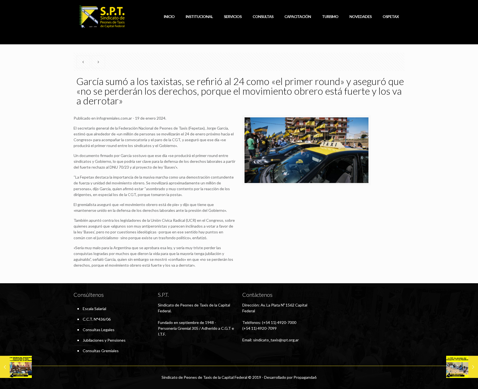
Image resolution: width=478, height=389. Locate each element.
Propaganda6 (304, 377)
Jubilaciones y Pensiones (104, 340)
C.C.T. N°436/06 (97, 319)
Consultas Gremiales (101, 350)
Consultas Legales (99, 329)
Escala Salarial (94, 308)
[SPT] (101, 16)
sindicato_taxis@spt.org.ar (276, 340)
